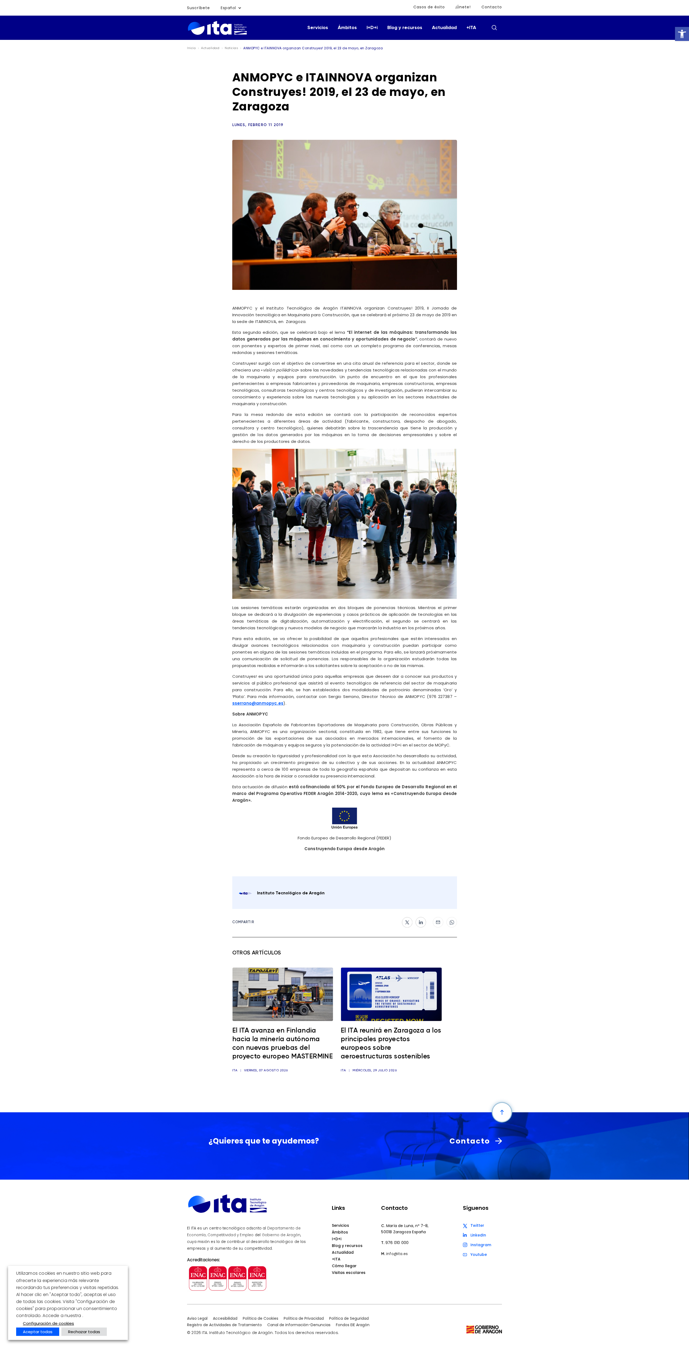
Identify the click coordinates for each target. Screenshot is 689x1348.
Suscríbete (198, 8)
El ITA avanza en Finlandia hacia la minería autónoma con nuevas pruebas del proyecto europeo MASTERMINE (282, 1043)
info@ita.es (397, 1253)
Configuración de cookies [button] (48, 1323)
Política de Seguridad (349, 1318)
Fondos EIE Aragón (353, 1325)
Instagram (480, 1245)
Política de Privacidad (304, 1318)
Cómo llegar (344, 1266)
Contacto (491, 7)
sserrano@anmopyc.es (258, 703)
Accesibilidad (225, 1318)
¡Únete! (463, 7)
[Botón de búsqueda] (494, 27)
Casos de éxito (429, 7)
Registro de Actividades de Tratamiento (224, 1325)
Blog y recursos (404, 27)
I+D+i (372, 27)
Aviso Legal (197, 1318)
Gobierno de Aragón (281, 1235)
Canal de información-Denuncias (299, 1325)
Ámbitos (347, 27)
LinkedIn (478, 1235)
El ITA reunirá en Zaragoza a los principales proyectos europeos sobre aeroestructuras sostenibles (391, 1043)
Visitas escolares (348, 1272)
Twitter (477, 1225)
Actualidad (444, 27)
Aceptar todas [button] (37, 1332)
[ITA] (217, 34)
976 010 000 (397, 1242)
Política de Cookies (260, 1318)
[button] (682, 34)
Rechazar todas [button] (84, 1332)
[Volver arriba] (502, 1112)
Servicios (317, 27)
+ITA (471, 27)
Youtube (478, 1254)
